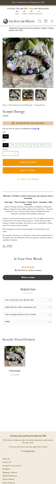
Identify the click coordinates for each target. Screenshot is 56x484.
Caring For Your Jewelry (12, 466)
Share (9, 246)
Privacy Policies (8, 479)
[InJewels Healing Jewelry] (19, 21)
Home (5, 105)
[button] (39, 21)
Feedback (6, 469)
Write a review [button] (28, 277)
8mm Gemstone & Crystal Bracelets (21, 105)
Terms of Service (9, 483)
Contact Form (29, 451)
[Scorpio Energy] (15, 95)
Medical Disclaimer (10, 476)
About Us (6, 459)
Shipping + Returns (10, 472)
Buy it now (28, 171)
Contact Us (7, 462)
